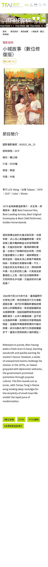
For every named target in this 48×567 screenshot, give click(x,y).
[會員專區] (31, 5)
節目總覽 (24, 31)
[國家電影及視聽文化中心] (12, 5)
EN (26, 5)
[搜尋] (40, 5)
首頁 (4, 31)
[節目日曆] (35, 5)
